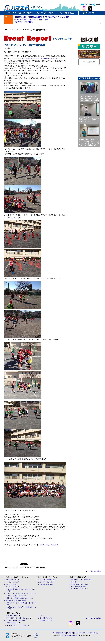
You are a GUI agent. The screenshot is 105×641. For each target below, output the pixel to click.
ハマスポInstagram (12, 623)
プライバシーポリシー (81, 633)
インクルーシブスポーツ (14, 582)
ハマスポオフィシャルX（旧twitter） (17, 618)
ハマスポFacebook (12, 615)
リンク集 (41, 615)
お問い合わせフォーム (45, 620)
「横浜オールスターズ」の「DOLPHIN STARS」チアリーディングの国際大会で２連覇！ (89, 98)
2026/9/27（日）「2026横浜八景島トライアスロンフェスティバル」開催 (42, 17)
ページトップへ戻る (94, 571)
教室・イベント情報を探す (46, 579)
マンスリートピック (12, 587)
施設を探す (74, 582)
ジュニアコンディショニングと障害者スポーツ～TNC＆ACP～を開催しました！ (89, 119)
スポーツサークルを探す (46, 582)
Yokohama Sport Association (69, 635)
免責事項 (70, 633)
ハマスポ (23, 7)
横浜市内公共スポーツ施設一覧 (81, 579)
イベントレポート (15, 30)
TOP (8, 13)
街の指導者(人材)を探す (46, 584)
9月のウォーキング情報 (24, 22)
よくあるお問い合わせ (45, 618)
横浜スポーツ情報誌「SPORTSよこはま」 (19, 598)
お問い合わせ (88, 4)
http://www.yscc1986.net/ (49, 545)
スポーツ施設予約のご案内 (79, 584)
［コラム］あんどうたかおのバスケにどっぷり (21, 593)
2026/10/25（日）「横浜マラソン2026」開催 (31, 19)
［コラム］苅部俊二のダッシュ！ (16, 596)
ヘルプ (97, 4)
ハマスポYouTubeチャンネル (15, 620)
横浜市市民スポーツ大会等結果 (16, 600)
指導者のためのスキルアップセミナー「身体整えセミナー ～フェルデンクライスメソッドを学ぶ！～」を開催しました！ (89, 142)
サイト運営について (59, 633)
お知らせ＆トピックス (13, 579)
